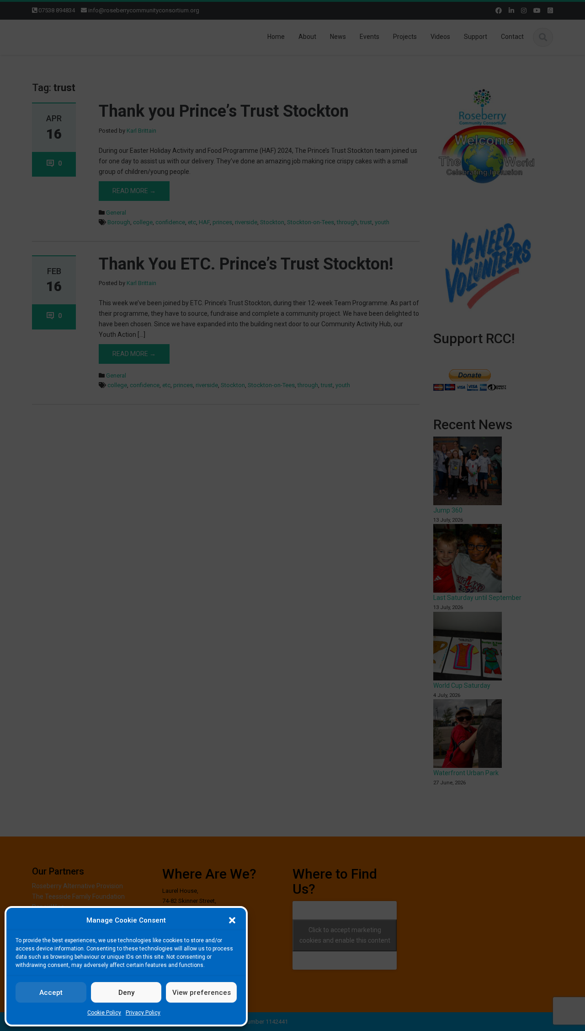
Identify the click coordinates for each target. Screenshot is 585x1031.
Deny (126, 992)
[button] (232, 920)
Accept (51, 992)
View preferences (201, 992)
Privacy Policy (143, 1012)
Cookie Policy (104, 1012)
